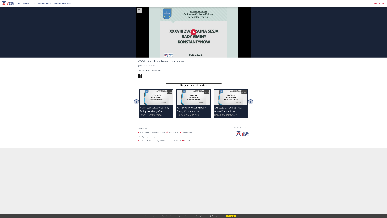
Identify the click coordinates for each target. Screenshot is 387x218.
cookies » (222, 216)
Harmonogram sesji (62, 3)
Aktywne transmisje (42, 3)
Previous (136, 101)
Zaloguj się (379, 3)
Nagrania (27, 3)
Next (250, 101)
